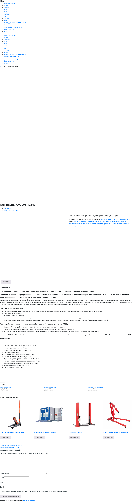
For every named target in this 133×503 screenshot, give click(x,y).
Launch (6, 5)
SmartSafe (7, 7)
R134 (106, 221)
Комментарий (5, 473)
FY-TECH (6, 18)
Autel (5, 16)
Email (2, 482)
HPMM (6, 20)
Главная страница (9, 3)
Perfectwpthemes (29, 500)
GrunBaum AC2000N (6, 387)
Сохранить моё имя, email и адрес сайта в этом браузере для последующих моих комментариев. (34, 491)
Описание (6, 282)
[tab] (6, 282)
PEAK (5, 10)
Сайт (1, 487)
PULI (5, 12)
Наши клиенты (9, 29)
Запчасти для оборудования (13, 27)
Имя (2, 478)
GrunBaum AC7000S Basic (95, 387)
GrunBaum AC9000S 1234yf (95, 221)
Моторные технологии (11, 25)
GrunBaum (7, 14)
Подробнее (5, 437)
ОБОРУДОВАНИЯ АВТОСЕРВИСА (15, 23)
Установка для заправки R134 (102, 224)
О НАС (6, 31)
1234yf (76, 221)
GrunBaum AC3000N (50, 387)
